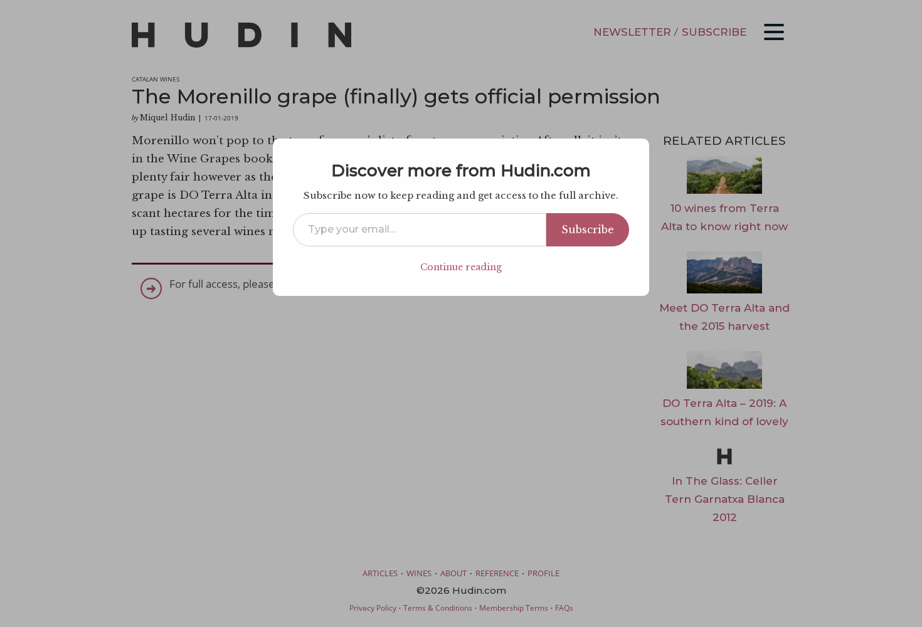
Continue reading (461, 267)
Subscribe (587, 229)
